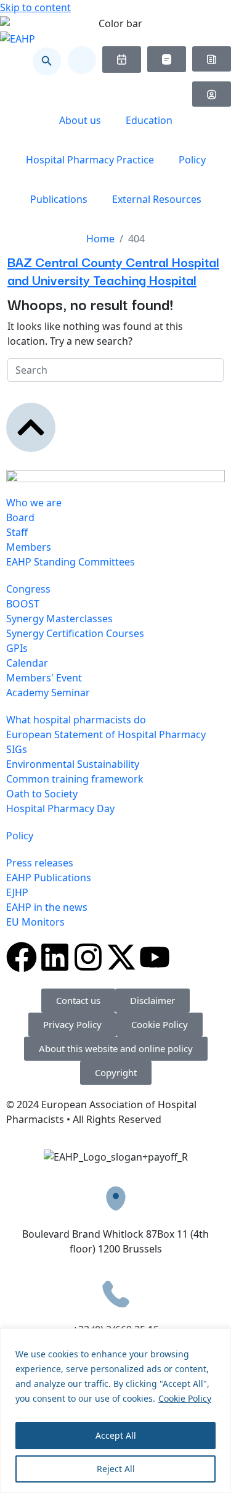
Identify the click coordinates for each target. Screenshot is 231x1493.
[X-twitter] (121, 957)
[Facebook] (21, 957)
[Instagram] (88, 957)
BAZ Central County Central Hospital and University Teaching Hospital (113, 270)
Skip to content (35, 7)
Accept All (115, 1435)
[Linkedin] (54, 957)
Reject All (116, 1468)
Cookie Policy (184, 1398)
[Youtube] (154, 957)
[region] (115, 1410)
